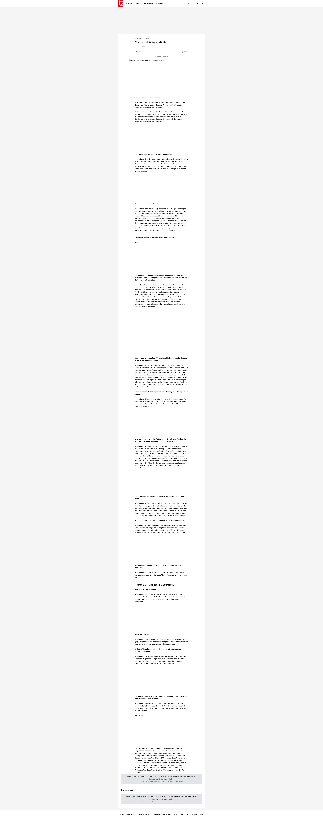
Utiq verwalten (167, 814)
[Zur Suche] (189, 3)
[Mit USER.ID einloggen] (198, 3)
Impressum (130, 814)
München (129, 3)
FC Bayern (159, 3)
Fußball (147, 38)
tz (135, 38)
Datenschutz (156, 814)
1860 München (148, 3)
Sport (140, 38)
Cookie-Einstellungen (197, 814)
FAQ (175, 814)
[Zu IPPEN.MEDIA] (193, 3)
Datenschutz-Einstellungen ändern (161, 779)
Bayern (138, 3)
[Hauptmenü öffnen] (202, 3)
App (187, 814)
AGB (181, 814)
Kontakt (122, 814)
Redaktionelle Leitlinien (143, 814)
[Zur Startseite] (121, 3)
